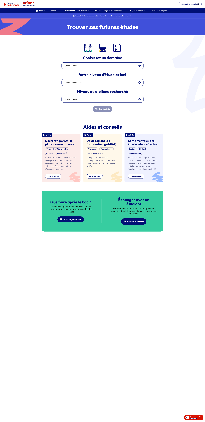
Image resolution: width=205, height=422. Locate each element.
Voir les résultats (102, 109)
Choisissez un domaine (102, 58)
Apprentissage (106, 149)
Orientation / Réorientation (57, 149)
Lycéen (132, 149)
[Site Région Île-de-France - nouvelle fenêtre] (11, 4)
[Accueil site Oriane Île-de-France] (30, 4)
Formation (61, 153)
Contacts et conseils (189, 4)
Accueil (42, 11)
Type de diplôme (70, 99)
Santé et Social (135, 153)
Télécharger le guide (72, 219)
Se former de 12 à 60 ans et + (95, 16)
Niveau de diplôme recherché (102, 91)
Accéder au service (135, 221)
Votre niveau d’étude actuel (102, 74)
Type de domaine (70, 66)
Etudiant (49, 153)
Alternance (92, 149)
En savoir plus (53, 176)
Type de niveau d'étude (73, 82)
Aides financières (94, 153)
